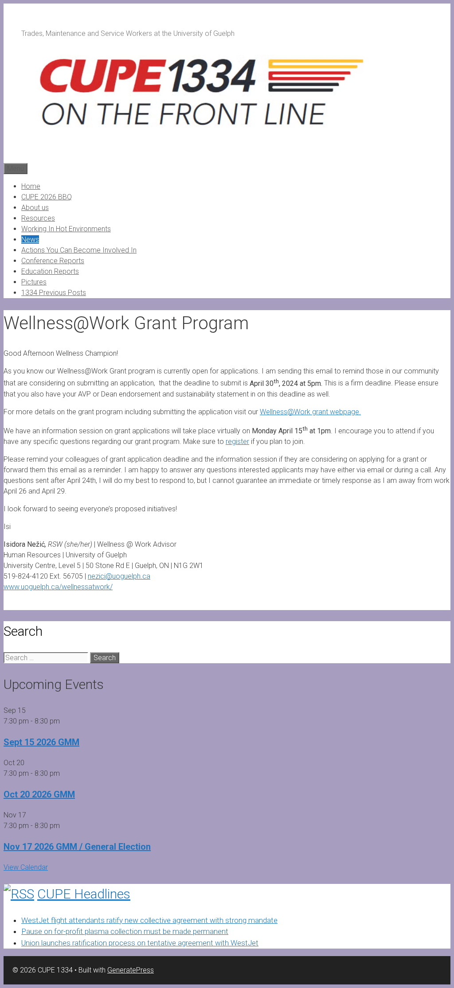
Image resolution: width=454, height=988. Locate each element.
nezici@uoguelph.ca (119, 576)
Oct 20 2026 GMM (39, 794)
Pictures (34, 282)
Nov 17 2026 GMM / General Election (77, 846)
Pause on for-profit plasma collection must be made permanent (124, 931)
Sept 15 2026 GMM (41, 742)
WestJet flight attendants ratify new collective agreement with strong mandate (149, 920)
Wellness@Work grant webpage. (310, 412)
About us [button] (35, 207)
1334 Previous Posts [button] (53, 292)
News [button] (30, 239)
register (237, 441)
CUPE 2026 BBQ (46, 197)
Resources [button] (38, 218)
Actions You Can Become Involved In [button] (79, 250)
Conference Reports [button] (52, 261)
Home (30, 186)
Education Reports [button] (50, 271)
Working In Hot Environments (66, 229)
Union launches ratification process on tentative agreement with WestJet (139, 942)
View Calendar (26, 867)
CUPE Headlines (83, 894)
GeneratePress (130, 970)
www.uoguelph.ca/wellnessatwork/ (58, 587)
